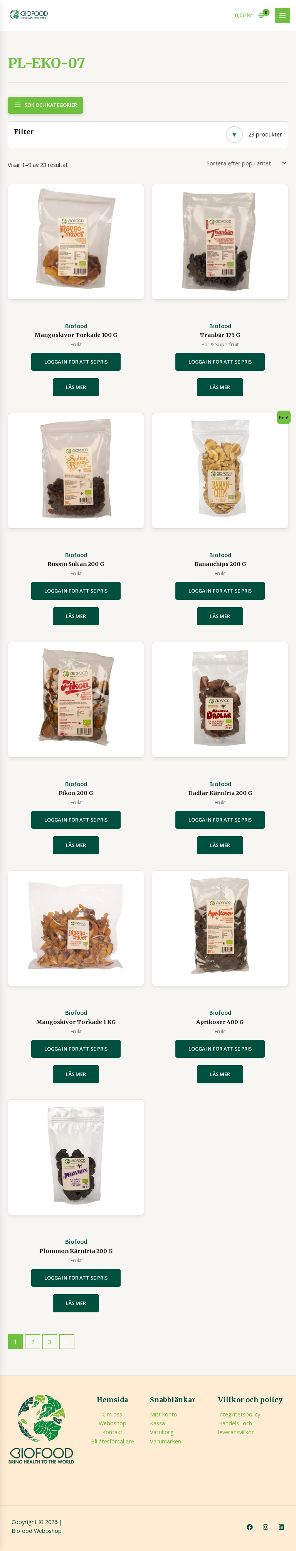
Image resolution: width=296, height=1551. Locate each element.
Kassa (157, 1423)
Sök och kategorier (51, 104)
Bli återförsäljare (112, 1441)
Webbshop (112, 1423)
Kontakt (112, 1432)
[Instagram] (265, 1527)
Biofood (76, 326)
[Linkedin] (281, 1527)
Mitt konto (163, 1414)
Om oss (112, 1414)
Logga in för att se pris (76, 361)
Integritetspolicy (239, 1414)
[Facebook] (250, 1527)
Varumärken (165, 1441)
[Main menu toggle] (282, 15)
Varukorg (162, 1432)
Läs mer (76, 387)
